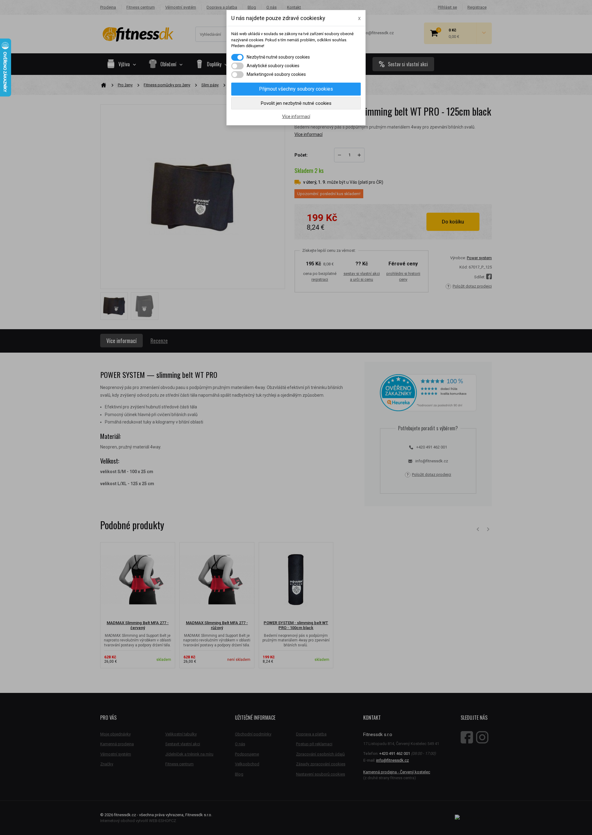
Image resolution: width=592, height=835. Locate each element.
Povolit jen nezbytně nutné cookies (296, 103)
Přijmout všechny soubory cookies (296, 89)
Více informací (296, 116)
